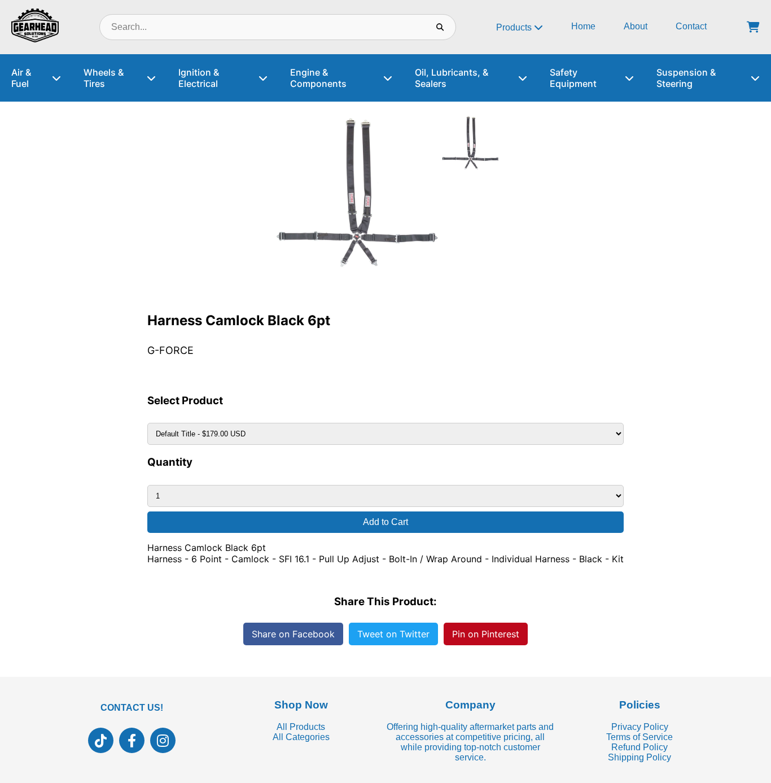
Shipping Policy (639, 757)
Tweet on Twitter (393, 634)
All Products (301, 727)
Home (583, 26)
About (635, 26)
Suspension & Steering (686, 78)
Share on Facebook (293, 634)
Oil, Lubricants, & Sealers (451, 78)
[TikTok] (100, 740)
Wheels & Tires (104, 78)
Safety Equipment (573, 78)
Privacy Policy (639, 727)
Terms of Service (639, 737)
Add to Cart (385, 522)
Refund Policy (639, 747)
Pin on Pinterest (485, 634)
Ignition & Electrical (198, 78)
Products (515, 27)
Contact (691, 26)
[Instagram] (163, 740)
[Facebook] (131, 740)
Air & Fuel (21, 78)
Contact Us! (131, 707)
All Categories (301, 737)
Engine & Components (318, 78)
